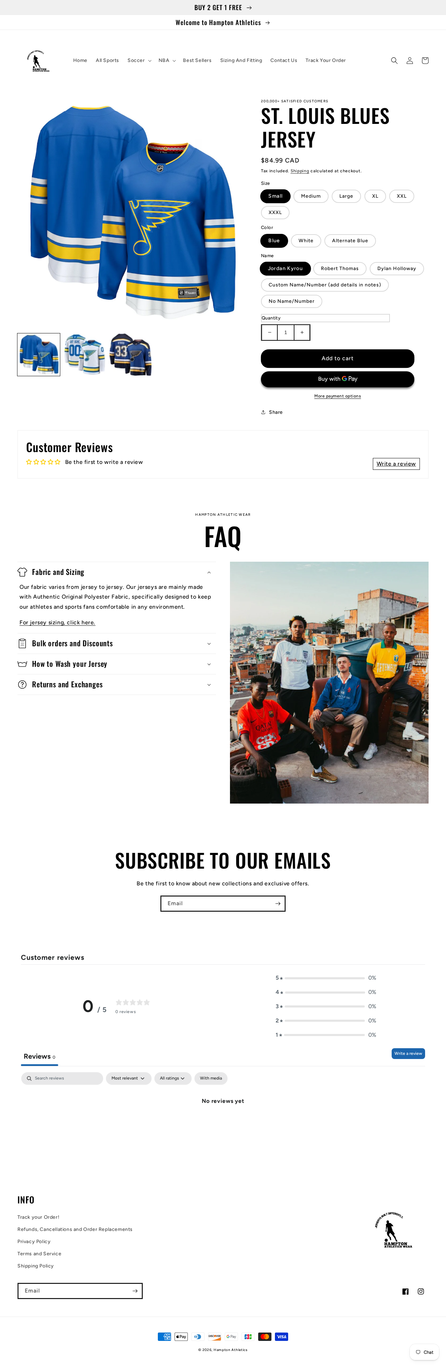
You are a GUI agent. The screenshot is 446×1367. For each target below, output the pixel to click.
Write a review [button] (396, 463)
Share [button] (276, 412)
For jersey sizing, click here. (57, 622)
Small (275, 196)
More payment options (337, 396)
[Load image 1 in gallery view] (38, 354)
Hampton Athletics (231, 1350)
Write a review (408, 1053)
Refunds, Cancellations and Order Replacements (75, 1229)
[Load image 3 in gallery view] (130, 354)
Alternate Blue (350, 241)
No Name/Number (292, 301)
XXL (402, 196)
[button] (138, 60)
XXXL (275, 212)
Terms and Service (39, 1254)
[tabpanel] (223, 1124)
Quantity (271, 318)
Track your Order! (38, 1217)
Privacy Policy (34, 1241)
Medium (311, 196)
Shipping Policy (35, 1266)
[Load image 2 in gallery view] (84, 354)
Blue (274, 240)
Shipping (300, 170)
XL (375, 196)
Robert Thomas (340, 268)
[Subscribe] (277, 903)
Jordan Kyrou (285, 269)
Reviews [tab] (39, 1056)
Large (346, 196)
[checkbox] (211, 1078)
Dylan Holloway (396, 268)
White (306, 241)
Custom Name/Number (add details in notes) (325, 285)
